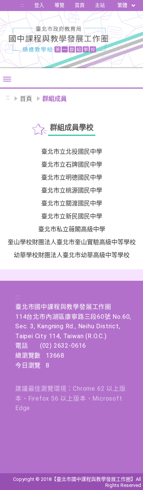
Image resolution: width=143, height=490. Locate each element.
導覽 (59, 5)
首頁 (80, 5)
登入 (39, 5)
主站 (100, 5)
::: (22, 5)
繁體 (123, 5)
